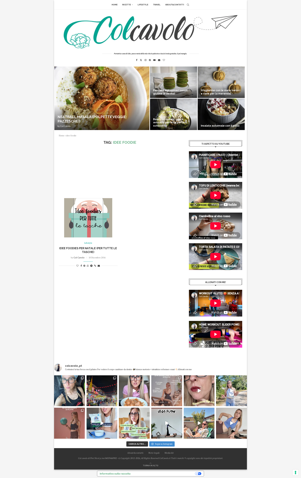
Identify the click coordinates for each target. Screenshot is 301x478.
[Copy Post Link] (95, 265)
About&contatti (174, 5)
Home (115, 5)
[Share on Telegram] (91, 265)
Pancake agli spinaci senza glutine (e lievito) (170, 92)
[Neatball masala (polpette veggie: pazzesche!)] (101, 98)
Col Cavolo (65, 126)
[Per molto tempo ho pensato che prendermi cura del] (231, 390)
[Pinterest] (150, 60)
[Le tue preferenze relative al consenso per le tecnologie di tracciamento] (295, 472)
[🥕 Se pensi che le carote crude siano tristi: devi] (134, 390)
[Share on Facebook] (81, 265)
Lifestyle (143, 5)
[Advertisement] (120, 171)
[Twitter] (141, 60)
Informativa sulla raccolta (115, 473)
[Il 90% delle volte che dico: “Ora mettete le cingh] (166, 423)
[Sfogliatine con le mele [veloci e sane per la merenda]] (221, 82)
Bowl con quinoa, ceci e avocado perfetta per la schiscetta (168, 122)
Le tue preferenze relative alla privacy (164, 473)
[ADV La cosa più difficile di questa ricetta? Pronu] (102, 423)
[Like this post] (77, 265)
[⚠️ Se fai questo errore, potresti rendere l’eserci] (231, 423)
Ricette (126, 5)
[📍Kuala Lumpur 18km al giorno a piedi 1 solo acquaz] (102, 390)
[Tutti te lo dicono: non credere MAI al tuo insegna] (69, 423)
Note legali (153, 452)
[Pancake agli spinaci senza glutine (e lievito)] (173, 82)
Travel (157, 5)
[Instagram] (145, 60)
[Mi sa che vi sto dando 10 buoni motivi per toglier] (166, 390)
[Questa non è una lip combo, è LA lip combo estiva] (199, 390)
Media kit (169, 452)
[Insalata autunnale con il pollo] (221, 114)
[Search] (188, 4)
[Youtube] (154, 60)
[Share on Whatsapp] (88, 265)
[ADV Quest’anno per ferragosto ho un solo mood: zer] (134, 423)
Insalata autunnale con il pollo (220, 125)
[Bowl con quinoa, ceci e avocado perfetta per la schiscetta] (173, 114)
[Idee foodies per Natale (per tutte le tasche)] (88, 217)
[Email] (159, 60)
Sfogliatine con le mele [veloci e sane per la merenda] (220, 92)
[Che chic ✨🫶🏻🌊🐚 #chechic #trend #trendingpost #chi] (69, 390)
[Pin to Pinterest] (84, 265)
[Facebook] (136, 60)
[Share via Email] (99, 265)
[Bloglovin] (164, 60)
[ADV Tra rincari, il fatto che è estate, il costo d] (199, 423)
